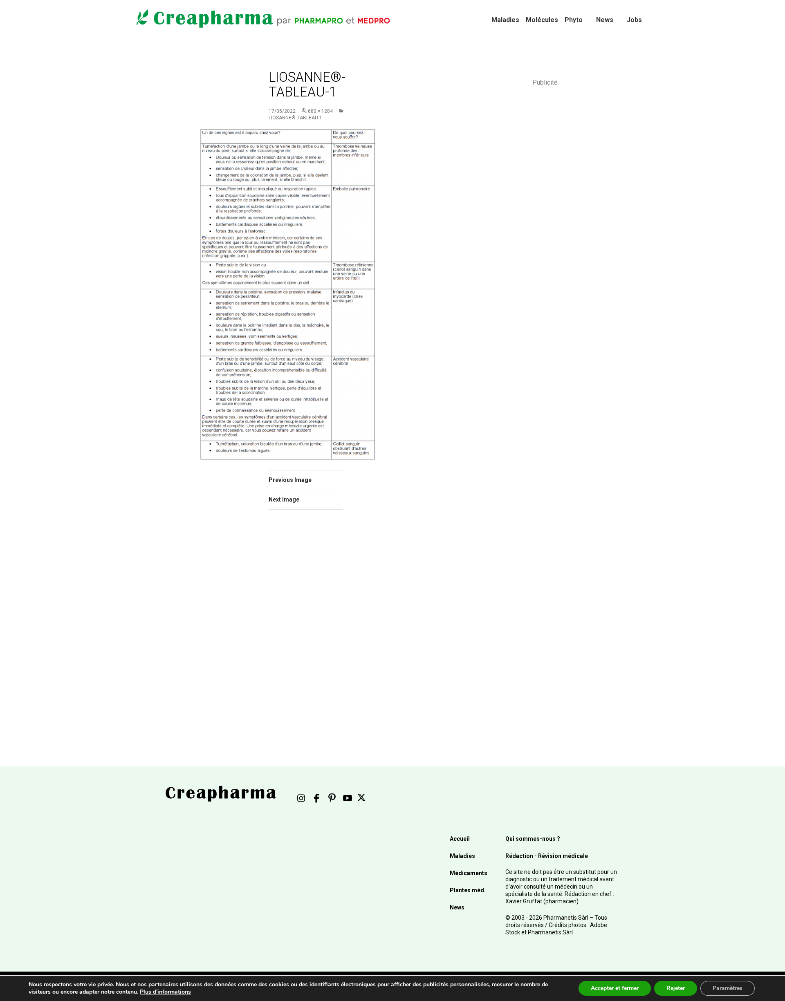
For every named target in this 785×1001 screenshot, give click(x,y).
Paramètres (727, 988)
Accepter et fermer (615, 988)
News (604, 20)
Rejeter (675, 988)
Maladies (505, 20)
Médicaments (468, 873)
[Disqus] (316, 631)
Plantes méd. (468, 890)
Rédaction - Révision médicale (546, 856)
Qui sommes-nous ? (532, 838)
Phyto (574, 20)
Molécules (542, 20)
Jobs (634, 20)
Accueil (460, 838)
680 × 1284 (320, 111)
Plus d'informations (165, 992)
